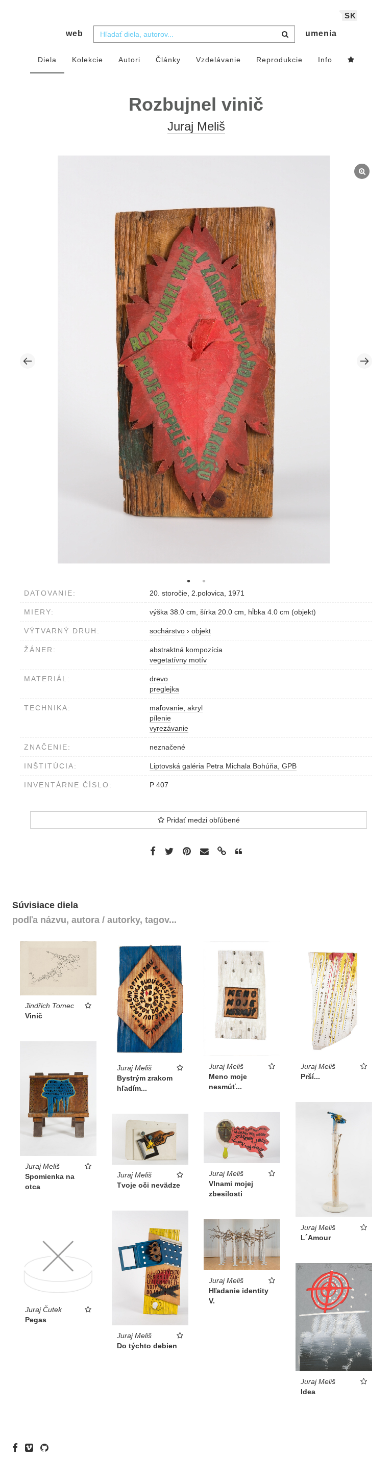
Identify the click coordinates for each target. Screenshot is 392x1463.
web (74, 33)
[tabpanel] (196, 360)
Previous (27, 361)
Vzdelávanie (218, 60)
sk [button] (350, 15)
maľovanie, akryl (176, 708)
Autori (129, 60)
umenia (321, 33)
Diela (47, 60)
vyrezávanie (169, 728)
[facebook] (17, 1448)
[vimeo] (31, 1448)
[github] (47, 1448)
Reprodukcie (279, 60)
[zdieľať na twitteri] (169, 851)
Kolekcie (87, 60)
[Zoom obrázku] (194, 359)
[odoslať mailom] (204, 852)
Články (168, 60)
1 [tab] (188, 581)
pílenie (160, 718)
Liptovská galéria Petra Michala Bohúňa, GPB (223, 766)
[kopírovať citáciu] (239, 851)
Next (364, 361)
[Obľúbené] (351, 60)
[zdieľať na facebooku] (152, 851)
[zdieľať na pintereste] (186, 851)
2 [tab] (204, 581)
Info (325, 60)
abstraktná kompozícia (186, 650)
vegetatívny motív (178, 660)
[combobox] (194, 34)
